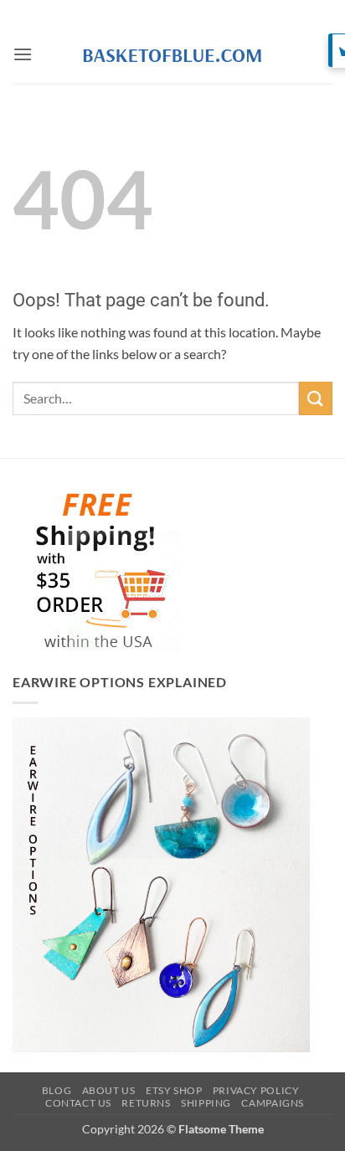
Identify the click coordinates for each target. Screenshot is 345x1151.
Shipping (206, 1103)
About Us (109, 1090)
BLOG (56, 1090)
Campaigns (272, 1103)
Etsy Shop (174, 1090)
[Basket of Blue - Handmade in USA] (172, 54)
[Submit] (315, 398)
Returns (145, 1103)
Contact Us (78, 1103)
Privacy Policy (256, 1090)
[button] (23, 54)
